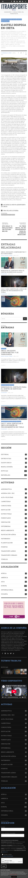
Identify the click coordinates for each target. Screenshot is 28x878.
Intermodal (6, 526)
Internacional (7, 590)
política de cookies (13, 874)
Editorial (3, 348)
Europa (13, 19)
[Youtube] (22, 1)
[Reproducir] (3, 697)
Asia (3, 582)
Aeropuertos (4, 214)
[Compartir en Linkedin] (26, 53)
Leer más (3, 365)
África (4, 573)
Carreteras (6, 501)
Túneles (4, 559)
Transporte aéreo (8, 551)
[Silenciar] (22, 697)
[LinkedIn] (17, 1)
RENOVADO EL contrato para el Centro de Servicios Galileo (12, 271)
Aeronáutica (5, 19)
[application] (14, 691)
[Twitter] (19, 1)
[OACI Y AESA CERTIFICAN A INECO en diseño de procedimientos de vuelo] (14, 301)
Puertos (4, 547)
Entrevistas (6, 458)
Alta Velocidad (7, 497)
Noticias (12, 384)
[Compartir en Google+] (23, 53)
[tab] (14, 205)
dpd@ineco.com (5, 851)
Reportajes (5, 21)
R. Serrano (4, 53)
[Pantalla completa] (25, 697)
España (3, 384)
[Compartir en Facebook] (18, 53)
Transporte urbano (9, 555)
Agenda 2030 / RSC (8, 493)
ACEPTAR (14, 876)
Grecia (19, 19)
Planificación (7, 543)
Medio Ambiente (7, 530)
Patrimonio (5, 539)
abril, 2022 (15, 255)
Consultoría (6, 506)
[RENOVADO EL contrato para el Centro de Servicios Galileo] (14, 281)
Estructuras (6, 514)
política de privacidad (8, 856)
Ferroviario (6, 518)
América (4, 577)
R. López (9, 53)
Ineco (13, 214)
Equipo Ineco (6, 463)
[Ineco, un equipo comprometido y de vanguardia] (14, 263)
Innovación (5, 522)
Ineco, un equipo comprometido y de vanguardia (13, 252)
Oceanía (4, 594)
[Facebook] (11, 1)
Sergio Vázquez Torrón (6, 255)
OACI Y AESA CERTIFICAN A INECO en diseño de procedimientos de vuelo (14, 290)
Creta (9, 214)
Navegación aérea (8, 534)
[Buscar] (3, 1)
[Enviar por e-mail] (26, 54)
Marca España (7, 467)
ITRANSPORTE (4, 273)
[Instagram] (14, 1)
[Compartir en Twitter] (21, 53)
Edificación (5, 510)
